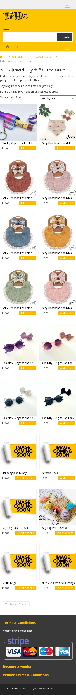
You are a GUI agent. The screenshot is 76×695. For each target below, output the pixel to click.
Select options (64, 148)
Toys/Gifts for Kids (43, 57)
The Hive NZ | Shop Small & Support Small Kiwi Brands (30, 16)
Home (14, 46)
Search (7, 29)
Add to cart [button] (27, 148)
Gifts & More (19, 57)
